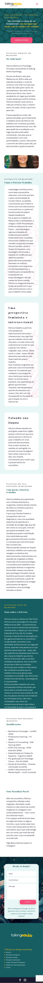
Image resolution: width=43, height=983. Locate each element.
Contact (8, 967)
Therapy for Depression (13, 960)
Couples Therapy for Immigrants (15, 962)
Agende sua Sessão (21, 40)
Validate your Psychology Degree (15, 965)
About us (8, 952)
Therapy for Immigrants (13, 955)
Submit (28, 902)
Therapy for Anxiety (11, 957)
